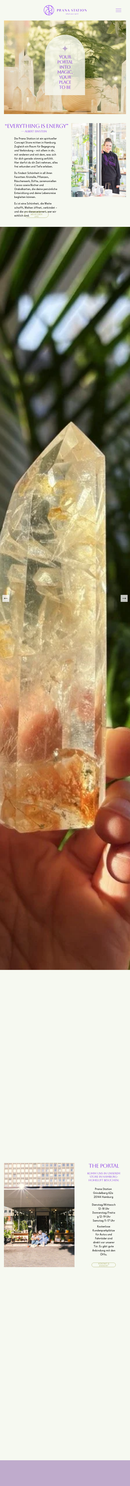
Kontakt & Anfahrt (103, 1265)
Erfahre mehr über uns (36, 214)
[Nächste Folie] (124, 598)
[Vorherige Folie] (5, 598)
